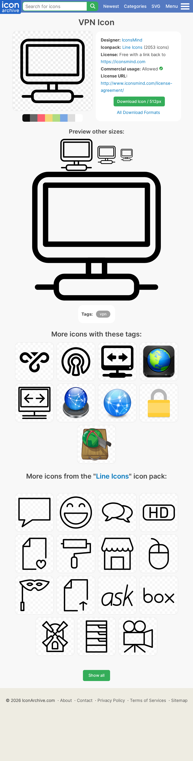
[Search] (92, 6)
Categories (135, 6)
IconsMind (132, 40)
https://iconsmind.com (123, 61)
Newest (111, 6)
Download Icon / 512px (139, 101)
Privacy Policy (111, 700)
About (66, 700)
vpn (103, 314)
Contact (84, 700)
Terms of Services (148, 700)
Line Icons (132, 47)
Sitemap (179, 700)
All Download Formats (138, 112)
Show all (96, 675)
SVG (156, 6)
